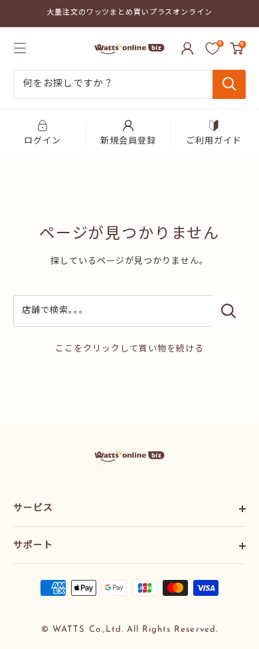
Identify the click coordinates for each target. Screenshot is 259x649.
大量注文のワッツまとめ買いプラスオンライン (129, 13)
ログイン (42, 141)
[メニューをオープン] (20, 48)
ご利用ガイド (214, 141)
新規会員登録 (128, 141)
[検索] (229, 84)
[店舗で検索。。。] (229, 311)
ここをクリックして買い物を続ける (130, 349)
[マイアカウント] (187, 48)
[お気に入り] (212, 48)
